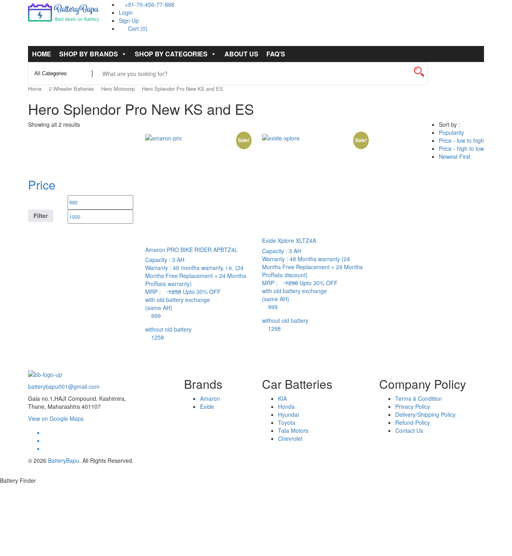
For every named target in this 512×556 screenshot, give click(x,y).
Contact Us (409, 430)
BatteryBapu (63, 460)
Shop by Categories (171, 53)
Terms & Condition (418, 398)
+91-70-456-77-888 (148, 4)
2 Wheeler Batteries (71, 88)
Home (41, 53)
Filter (41, 216)
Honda (286, 406)
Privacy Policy (412, 406)
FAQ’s (275, 53)
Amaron (210, 398)
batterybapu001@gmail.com (64, 386)
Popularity (451, 132)
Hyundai (288, 414)
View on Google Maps (56, 418)
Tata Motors (293, 430)
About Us (241, 53)
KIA (282, 398)
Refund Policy (412, 422)
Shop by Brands (88, 53)
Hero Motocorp (118, 88)
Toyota (286, 422)
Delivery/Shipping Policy (425, 414)
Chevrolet (290, 438)
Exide (207, 406)
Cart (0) (137, 28)
